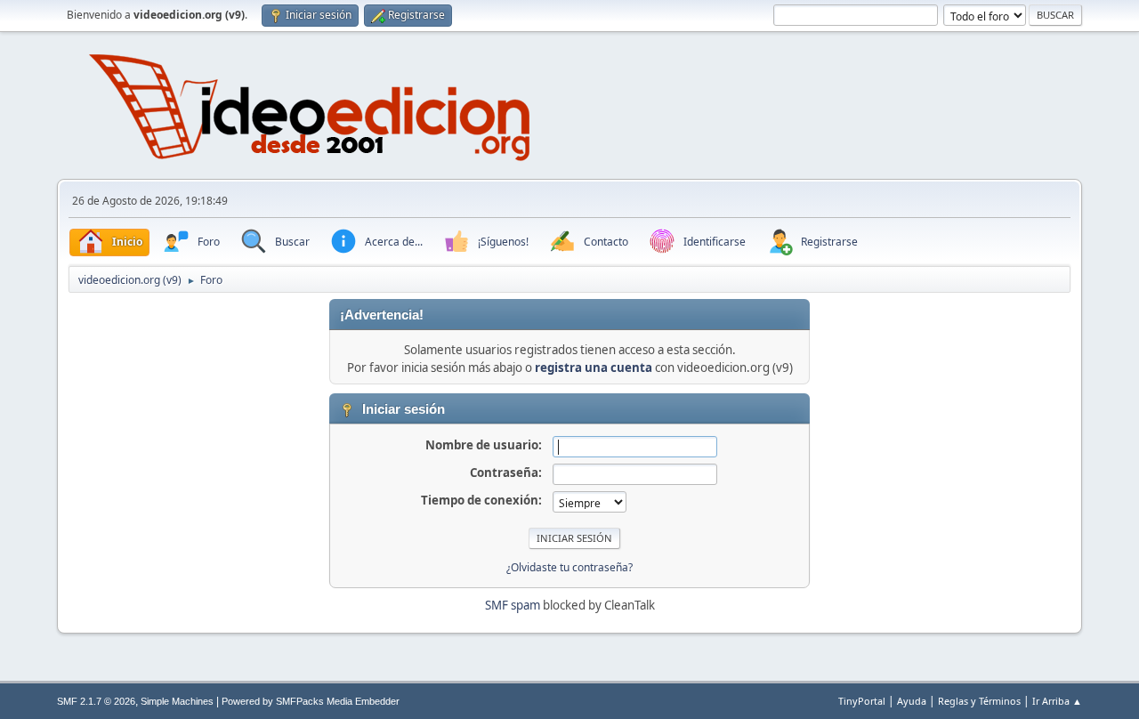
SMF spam (512, 605)
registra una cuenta (593, 368)
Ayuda (911, 700)
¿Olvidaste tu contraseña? (569, 567)
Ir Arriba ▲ (1057, 700)
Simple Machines (177, 701)
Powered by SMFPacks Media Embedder (311, 701)
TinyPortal (861, 700)
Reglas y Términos (979, 700)
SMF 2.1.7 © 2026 (96, 701)
